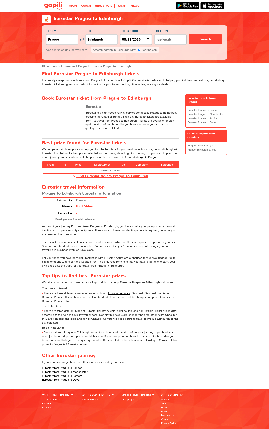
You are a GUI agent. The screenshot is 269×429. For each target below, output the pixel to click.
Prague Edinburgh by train (202, 145)
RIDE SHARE (103, 6)
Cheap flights (129, 399)
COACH (86, 6)
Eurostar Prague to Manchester (205, 114)
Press (164, 407)
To (89, 31)
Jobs (163, 403)
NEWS (135, 6)
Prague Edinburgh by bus (201, 149)
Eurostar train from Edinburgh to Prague (132, 157)
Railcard (46, 407)
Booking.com (125, 49)
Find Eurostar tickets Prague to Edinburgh (112, 176)
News (164, 411)
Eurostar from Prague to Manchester (65, 371)
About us (166, 399)
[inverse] (81, 39)
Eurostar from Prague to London (62, 367)
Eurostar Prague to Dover (201, 122)
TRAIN (72, 6)
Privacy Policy (168, 423)
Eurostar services (119, 293)
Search (205, 39)
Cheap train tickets (52, 399)
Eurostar (46, 403)
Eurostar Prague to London (202, 110)
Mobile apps (167, 415)
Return (162, 31)
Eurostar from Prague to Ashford (62, 375)
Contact (165, 419)
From (52, 31)
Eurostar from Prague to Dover (61, 379)
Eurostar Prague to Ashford (202, 118)
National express (91, 399)
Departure (130, 31)
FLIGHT (122, 6)
